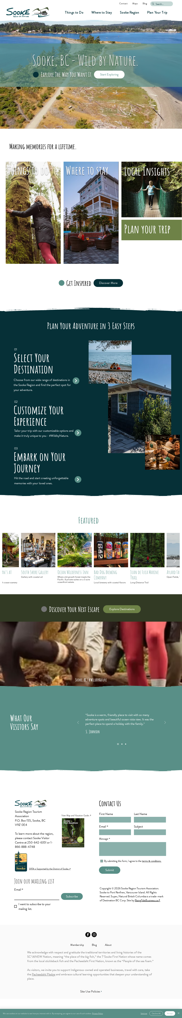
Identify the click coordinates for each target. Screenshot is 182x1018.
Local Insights (147, 171)
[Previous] (78, 722)
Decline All (156, 1013)
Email (18, 889)
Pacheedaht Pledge (43, 974)
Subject (138, 826)
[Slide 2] (121, 744)
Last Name (140, 814)
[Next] (165, 722)
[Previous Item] (7, 561)
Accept (170, 1013)
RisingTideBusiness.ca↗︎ (147, 900)
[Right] (76, 380)
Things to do (28, 170)
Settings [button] (144, 1013)
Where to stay (87, 170)
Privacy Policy (97, 1013)
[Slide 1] (117, 744)
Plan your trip (147, 229)
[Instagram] (94, 934)
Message (103, 839)
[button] (74, 12)
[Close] (178, 1013)
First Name (106, 814)
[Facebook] (87, 934)
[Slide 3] (125, 744)
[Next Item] (174, 561)
